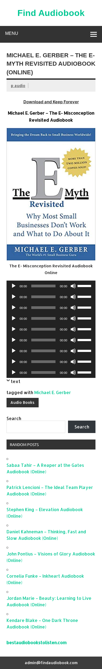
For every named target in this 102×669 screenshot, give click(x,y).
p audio (18, 85)
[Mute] (73, 286)
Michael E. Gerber (52, 392)
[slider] (85, 285)
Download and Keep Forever (51, 101)
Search (14, 418)
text (15, 381)
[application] (51, 286)
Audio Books (22, 402)
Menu (11, 33)
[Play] (13, 286)
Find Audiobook (51, 13)
